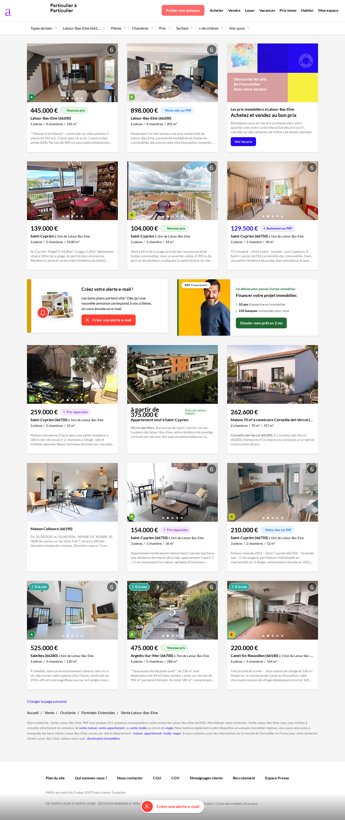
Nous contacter (130, 778)
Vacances (267, 10)
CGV (175, 778)
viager (169, 728)
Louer (250, 10)
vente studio (138, 728)
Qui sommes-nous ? (91, 778)
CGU (157, 778)
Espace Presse (277, 778)
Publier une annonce (183, 10)
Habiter (307, 10)
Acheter (217, 10)
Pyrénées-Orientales (98, 712)
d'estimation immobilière (103, 738)
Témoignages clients (206, 778)
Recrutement (244, 778)
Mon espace (328, 10)
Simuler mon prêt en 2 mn (261, 323)
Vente (49, 712)
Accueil (33, 712)
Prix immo (288, 10)
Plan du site (55, 778)
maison (138, 733)
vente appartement (112, 728)
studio (167, 733)
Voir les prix (243, 142)
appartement (153, 733)
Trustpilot (118, 792)
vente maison (88, 728)
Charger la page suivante (47, 701)
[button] (63, 97)
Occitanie (68, 712)
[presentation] (31, 74)
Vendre (234, 10)
